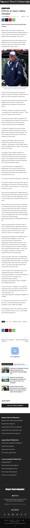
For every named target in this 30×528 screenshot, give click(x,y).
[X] (6, 19)
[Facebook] (3, 19)
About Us (7, 520)
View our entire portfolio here (9, 475)
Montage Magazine (6, 462)
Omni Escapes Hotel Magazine (9, 471)
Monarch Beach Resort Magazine (10, 465)
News (13, 6)
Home (3, 6)
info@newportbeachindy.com (18, 504)
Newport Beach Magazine (8, 423)
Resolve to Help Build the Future (22, 340)
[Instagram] (8, 514)
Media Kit (12, 520)
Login (23, 520)
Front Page (8, 6)
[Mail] (17, 514)
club (7, 321)
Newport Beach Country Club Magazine (12, 427)
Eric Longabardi (6, 16)
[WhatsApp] (13, 19)
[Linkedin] (12, 514)
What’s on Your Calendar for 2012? (8, 340)
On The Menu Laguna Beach (9, 452)
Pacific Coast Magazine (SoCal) (9, 468)
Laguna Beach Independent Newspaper (12, 443)
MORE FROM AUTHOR (19, 364)
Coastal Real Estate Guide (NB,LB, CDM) (12, 430)
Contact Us (18, 520)
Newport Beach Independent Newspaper (12, 420)
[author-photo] (15, 354)
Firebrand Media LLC (18, 501)
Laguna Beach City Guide (8, 449)
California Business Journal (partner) (11, 433)
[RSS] (21, 514)
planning (24, 321)
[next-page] (5, 396)
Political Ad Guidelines (14, 521)
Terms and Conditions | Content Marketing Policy (15, 523)
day (10, 321)
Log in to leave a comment (15, 405)
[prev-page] (2, 396)
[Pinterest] (10, 19)
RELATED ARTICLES (7, 364)
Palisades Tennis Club (17, 321)
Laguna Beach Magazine (8, 446)
